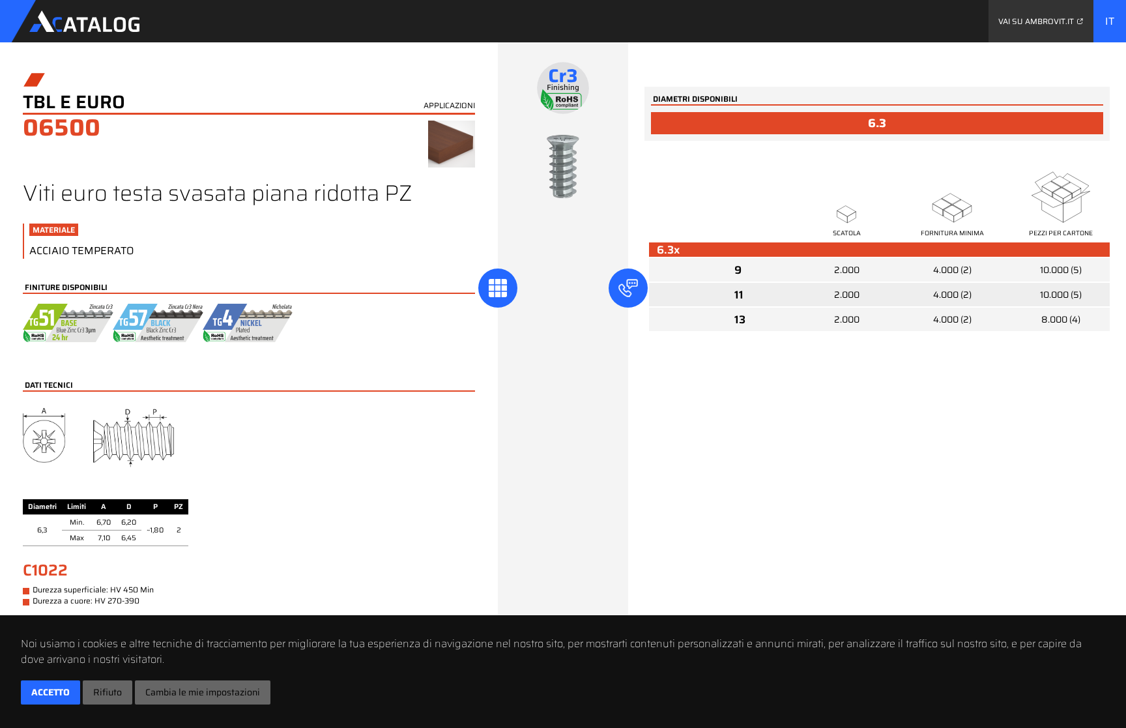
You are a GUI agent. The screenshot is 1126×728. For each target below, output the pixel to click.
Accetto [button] (50, 692)
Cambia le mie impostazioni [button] (202, 692)
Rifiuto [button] (107, 692)
